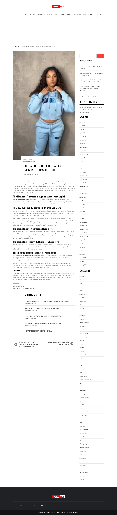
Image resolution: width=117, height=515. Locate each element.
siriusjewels (29, 333)
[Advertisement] (58, 31)
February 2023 (83, 261)
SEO (81, 454)
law (80, 401)
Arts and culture (84, 294)
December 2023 (84, 225)
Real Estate (83, 451)
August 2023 (83, 240)
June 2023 (82, 247)
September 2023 (84, 236)
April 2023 (82, 254)
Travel (62, 15)
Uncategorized (84, 472)
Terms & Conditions (43, 506)
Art (80, 287)
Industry (82, 383)
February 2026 (83, 140)
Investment (83, 390)
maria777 (82, 107)
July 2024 (82, 200)
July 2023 (82, 243)
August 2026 (83, 122)
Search (81, 53)
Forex (81, 365)
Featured (82, 347)
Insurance (82, 387)
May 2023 (82, 250)
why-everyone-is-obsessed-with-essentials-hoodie (58, 343)
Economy (82, 326)
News (81, 422)
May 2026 (82, 129)
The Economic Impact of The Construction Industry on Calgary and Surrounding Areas (30, 344)
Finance (82, 351)
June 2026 (82, 126)
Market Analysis (84, 412)
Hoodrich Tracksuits (33, 288)
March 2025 (83, 172)
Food (81, 362)
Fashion (69, 15)
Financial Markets (84, 354)
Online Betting (84, 429)
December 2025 (84, 147)
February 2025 (83, 175)
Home (26, 15)
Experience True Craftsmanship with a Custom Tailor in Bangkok (42, 309)
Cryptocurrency (84, 319)
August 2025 (83, 158)
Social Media (83, 458)
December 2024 (84, 183)
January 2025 (83, 179)
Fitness (81, 358)
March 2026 (83, 136)
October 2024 (83, 190)
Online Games (83, 433)
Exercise (82, 340)
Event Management (85, 337)
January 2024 (83, 222)
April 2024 (82, 211)
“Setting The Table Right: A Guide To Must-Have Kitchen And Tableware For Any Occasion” (91, 110)
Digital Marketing (84, 322)
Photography (83, 444)
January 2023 (83, 265)
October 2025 (83, 151)
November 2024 (84, 186)
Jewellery (82, 394)
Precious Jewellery (85, 447)
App (81, 283)
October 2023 (83, 233)
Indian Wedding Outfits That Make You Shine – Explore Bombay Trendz (44, 316)
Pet (81, 440)
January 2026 (83, 143)
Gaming (82, 369)
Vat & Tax (82, 476)
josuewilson (29, 310)
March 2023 (83, 258)
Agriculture (83, 276)
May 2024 (82, 208)
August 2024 (83, 197)
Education (49, 15)
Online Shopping (84, 437)
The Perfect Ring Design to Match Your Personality (39, 331)
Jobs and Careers (84, 397)
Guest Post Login (87, 15)
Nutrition (82, 426)
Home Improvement (85, 379)
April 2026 (82, 133)
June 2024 (82, 204)
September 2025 (84, 154)
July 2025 (82, 161)
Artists (81, 290)
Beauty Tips (83, 301)
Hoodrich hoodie (22, 288)
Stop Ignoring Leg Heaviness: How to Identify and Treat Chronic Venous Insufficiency (90, 88)
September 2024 (84, 193)
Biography (82, 305)
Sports (81, 462)
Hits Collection (84, 376)
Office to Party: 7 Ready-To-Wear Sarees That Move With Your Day (43, 323)
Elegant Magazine (66, 512)
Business (32, 15)
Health (56, 15)
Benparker (28, 174)
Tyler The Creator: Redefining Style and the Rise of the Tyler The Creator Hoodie (47, 301)
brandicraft (29, 325)
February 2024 (83, 218)
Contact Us (77, 15)
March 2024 (83, 215)
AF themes (75, 512)
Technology (41, 15)
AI (80, 280)
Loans (81, 408)
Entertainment (84, 333)
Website (82, 479)
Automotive (83, 297)
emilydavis (28, 318)
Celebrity (82, 315)
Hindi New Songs (22, 506)
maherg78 (28, 303)
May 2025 (82, 168)
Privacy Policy (32, 506)
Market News (83, 415)
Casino (81, 312)
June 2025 (82, 165)
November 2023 (84, 229)
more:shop (16, 283)
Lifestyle (32, 161)
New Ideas (82, 419)
